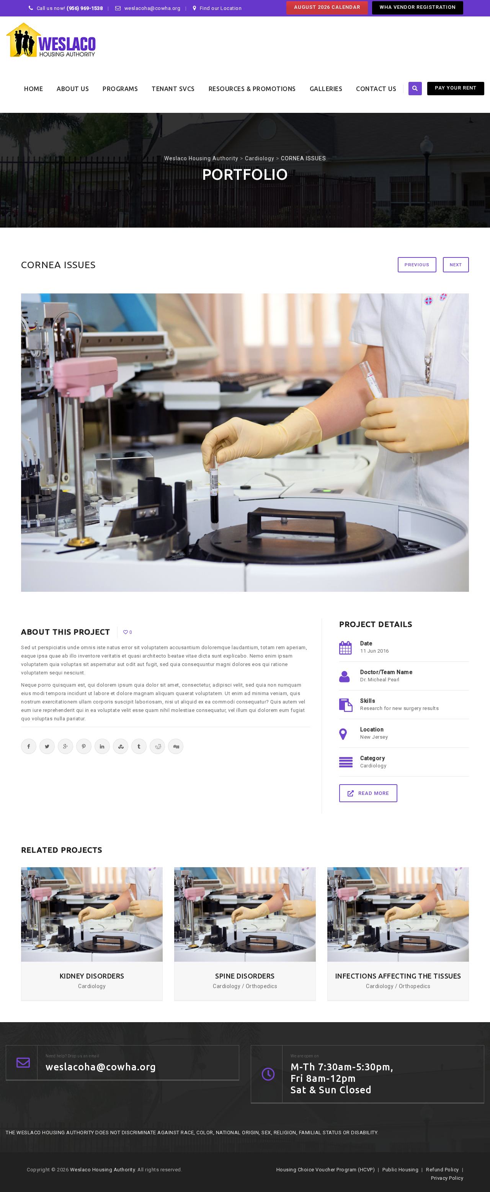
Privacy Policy (447, 1178)
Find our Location (221, 8)
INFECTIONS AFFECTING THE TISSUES (398, 976)
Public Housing (400, 1169)
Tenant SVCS (173, 88)
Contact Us (376, 88)
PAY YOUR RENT (456, 88)
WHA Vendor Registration (418, 7)
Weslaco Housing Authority (102, 1169)
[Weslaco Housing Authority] (51, 40)
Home (33, 88)
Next (456, 264)
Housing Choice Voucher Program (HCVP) (325, 1169)
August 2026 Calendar (327, 7)
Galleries (326, 88)
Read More (373, 793)
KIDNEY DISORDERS (92, 976)
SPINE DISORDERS (245, 976)
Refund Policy (442, 1169)
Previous (417, 264)
